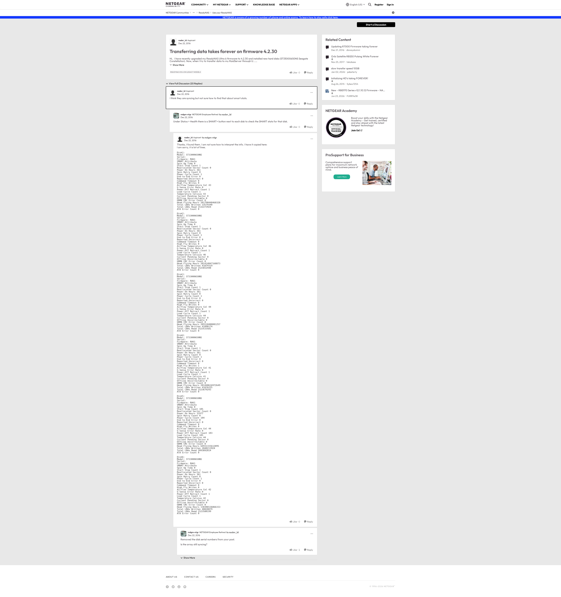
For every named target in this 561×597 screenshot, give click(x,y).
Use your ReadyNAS (222, 12)
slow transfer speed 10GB (345, 68)
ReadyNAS (204, 12)
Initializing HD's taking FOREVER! (349, 78)
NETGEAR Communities (177, 12)
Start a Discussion (376, 24)
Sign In (390, 4)
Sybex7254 (352, 84)
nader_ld (182, 40)
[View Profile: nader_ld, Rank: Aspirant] (173, 41)
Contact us (191, 577)
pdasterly (352, 72)
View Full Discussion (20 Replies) (185, 83)
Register (379, 4)
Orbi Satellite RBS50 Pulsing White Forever (355, 56)
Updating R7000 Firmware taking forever (354, 46)
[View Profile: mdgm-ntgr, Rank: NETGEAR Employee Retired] (176, 116)
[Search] (370, 4)
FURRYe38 (352, 96)
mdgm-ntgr (186, 114)
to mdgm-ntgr (209, 137)
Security (228, 577)
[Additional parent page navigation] (193, 13)
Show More (178, 65)
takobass (351, 62)
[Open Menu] (393, 13)
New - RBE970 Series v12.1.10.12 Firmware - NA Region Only (357, 90)
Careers (211, 577)
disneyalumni (353, 50)
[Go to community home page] (175, 4)
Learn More (341, 177)
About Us (171, 577)
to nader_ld (225, 114)
